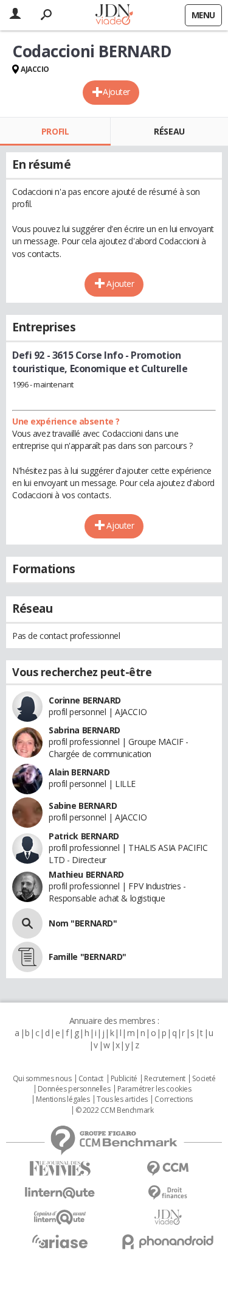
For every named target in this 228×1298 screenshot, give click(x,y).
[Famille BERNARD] (27, 957)
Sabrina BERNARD (84, 730)
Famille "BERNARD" (87, 956)
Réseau (169, 131)
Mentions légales (62, 1099)
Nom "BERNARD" (83, 923)
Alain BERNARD (79, 772)
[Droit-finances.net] (168, 1193)
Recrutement (164, 1078)
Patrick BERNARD (84, 836)
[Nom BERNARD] (27, 923)
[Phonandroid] (168, 1241)
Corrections (173, 1099)
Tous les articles (122, 1099)
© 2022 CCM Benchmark (114, 1110)
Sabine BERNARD (83, 805)
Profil (55, 131)
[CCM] (168, 1168)
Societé (203, 1078)
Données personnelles (74, 1089)
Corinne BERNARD (85, 700)
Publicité (124, 1078)
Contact (90, 1078)
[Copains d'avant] (60, 1217)
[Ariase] (60, 1241)
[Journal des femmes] (60, 1168)
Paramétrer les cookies (154, 1089)
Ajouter (116, 91)
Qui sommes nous (42, 1078)
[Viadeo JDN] (168, 1217)
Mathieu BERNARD (86, 874)
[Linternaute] (60, 1193)
